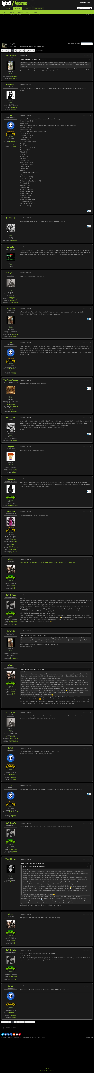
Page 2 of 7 (39, 50)
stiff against (13, 539)
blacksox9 (13, 109)
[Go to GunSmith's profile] (11, 320)
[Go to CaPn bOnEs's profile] (11, 605)
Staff (27, 12)
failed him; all (12, 549)
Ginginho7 (14, 471)
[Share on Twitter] (2, 1034)
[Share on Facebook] (5, 1034)
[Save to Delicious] (11, 1034)
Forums (17, 8)
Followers (85, 43)
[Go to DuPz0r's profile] (11, 125)
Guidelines (20, 12)
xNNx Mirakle (14, 76)
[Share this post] (90, 55)
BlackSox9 (10, 85)
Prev (6, 50)
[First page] (2, 50)
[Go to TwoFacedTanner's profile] (11, 390)
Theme (46, 1068)
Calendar (11, 12)
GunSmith (11, 308)
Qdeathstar (10, 511)
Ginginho (10, 446)
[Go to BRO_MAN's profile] (11, 283)
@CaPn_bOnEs (13, 621)
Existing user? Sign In (85, 2)
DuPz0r (11, 115)
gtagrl (10, 559)
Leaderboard (38, 8)
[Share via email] (17, 1034)
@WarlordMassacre (13, 505)
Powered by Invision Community (47, 1070)
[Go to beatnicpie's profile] (11, 228)
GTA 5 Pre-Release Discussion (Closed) (33, 46)
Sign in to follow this (74, 43)
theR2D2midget (11, 297)
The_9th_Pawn (14, 882)
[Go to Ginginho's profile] (11, 456)
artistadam (14, 623)
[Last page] (33, 50)
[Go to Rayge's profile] (4, 45)
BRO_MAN (10, 273)
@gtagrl (13, 585)
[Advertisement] (22, 29)
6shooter (11, 247)
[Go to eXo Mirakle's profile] (11, 65)
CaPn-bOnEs (14, 624)
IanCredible (14, 411)
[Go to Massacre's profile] (11, 489)
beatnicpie (10, 218)
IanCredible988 (11, 404)
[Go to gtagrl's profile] (11, 569)
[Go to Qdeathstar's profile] (11, 521)
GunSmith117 (14, 334)
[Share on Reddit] (14, 1034)
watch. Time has (13, 547)
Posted (25, 55)
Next (29, 50)
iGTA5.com (7, 8)
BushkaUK (13, 145)
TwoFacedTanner (10, 380)
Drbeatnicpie (14, 240)
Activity (27, 8)
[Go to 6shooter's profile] (11, 257)
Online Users (35, 12)
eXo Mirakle (11, 55)
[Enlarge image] (61, 617)
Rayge (11, 46)
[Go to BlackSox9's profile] (11, 95)
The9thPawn (10, 859)
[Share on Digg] (8, 1034)
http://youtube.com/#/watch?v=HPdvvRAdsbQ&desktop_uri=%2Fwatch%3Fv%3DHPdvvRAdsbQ (48, 562)
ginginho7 (14, 469)
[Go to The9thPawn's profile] (11, 869)
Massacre (11, 479)
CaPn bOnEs (11, 595)
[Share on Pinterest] (19, 1034)
